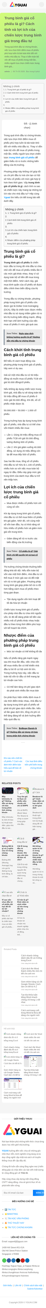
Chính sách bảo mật (33, 1285)
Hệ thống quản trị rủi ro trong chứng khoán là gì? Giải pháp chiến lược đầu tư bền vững (38, 855)
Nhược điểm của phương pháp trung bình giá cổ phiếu (22, 109)
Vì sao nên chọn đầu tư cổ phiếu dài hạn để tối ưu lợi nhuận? (7, 905)
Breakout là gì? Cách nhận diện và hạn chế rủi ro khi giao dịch (38, 802)
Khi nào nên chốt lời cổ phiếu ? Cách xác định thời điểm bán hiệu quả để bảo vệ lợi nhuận (13, 764)
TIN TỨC (12, 1209)
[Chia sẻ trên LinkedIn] (36, 747)
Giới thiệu (7, 1285)
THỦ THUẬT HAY (15, 1223)
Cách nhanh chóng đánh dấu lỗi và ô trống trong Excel (31, 957)
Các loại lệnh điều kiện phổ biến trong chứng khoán (33, 764)
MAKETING (12, 1214)
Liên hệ (18, 1285)
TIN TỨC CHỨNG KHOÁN (20, 1227)
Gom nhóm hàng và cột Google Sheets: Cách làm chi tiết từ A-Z (31, 984)
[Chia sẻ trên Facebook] (15, 747)
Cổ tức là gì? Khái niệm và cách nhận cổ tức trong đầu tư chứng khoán (22, 906)
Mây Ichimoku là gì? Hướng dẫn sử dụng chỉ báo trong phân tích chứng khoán (7, 804)
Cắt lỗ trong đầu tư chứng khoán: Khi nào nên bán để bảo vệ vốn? (22, 853)
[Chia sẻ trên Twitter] (20, 747)
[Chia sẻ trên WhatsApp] (10, 747)
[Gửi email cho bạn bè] (25, 747)
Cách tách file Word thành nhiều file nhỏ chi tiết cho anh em (31, 971)
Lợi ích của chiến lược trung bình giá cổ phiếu (21, 100)
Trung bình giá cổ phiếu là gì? (19, 90)
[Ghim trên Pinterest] (30, 747)
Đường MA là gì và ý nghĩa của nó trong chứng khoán (7, 850)
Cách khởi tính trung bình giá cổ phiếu (22, 93)
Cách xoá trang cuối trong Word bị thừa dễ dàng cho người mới (31, 1012)
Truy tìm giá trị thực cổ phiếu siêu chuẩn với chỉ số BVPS (22, 801)
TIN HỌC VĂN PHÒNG (18, 1218)
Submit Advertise (35, 1289)
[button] (4, 4)
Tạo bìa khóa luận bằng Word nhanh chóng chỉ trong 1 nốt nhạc (30, 998)
